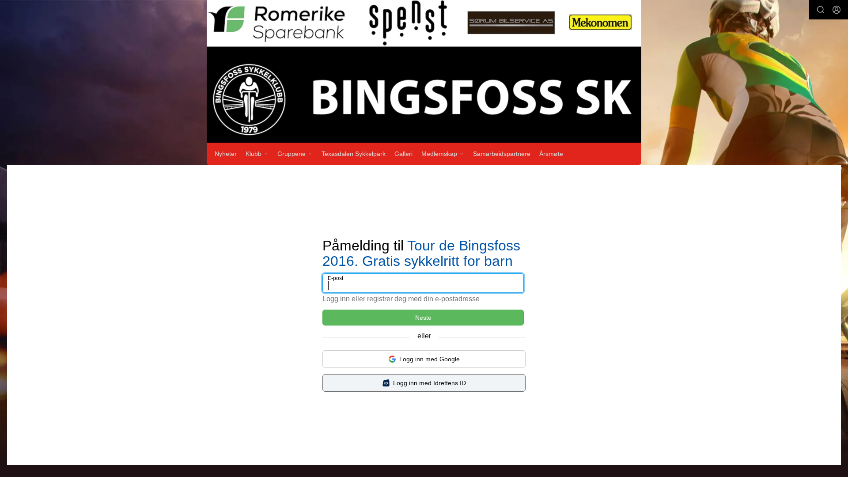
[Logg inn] (836, 10)
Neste (423, 317)
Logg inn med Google (429, 359)
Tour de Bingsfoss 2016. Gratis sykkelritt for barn (421, 253)
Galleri (403, 153)
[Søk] (821, 10)
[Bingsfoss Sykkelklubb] (424, 71)
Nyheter (226, 153)
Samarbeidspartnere (501, 153)
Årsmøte (551, 153)
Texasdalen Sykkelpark (354, 153)
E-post (335, 278)
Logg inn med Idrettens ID (429, 382)
